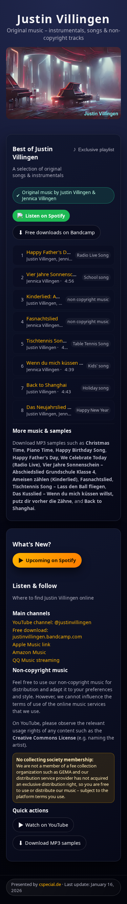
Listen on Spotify (45, 215)
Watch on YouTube (43, 825)
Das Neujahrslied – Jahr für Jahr (62, 406)
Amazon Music (29, 652)
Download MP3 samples (49, 843)
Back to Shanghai (46, 384)
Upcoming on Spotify (47, 560)
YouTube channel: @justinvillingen (52, 622)
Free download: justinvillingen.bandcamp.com (47, 633)
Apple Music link (31, 644)
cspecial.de (50, 884)
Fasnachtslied (42, 318)
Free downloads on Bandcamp (56, 232)
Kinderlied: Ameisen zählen (57, 296)
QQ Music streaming (36, 660)
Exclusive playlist (93, 149)
